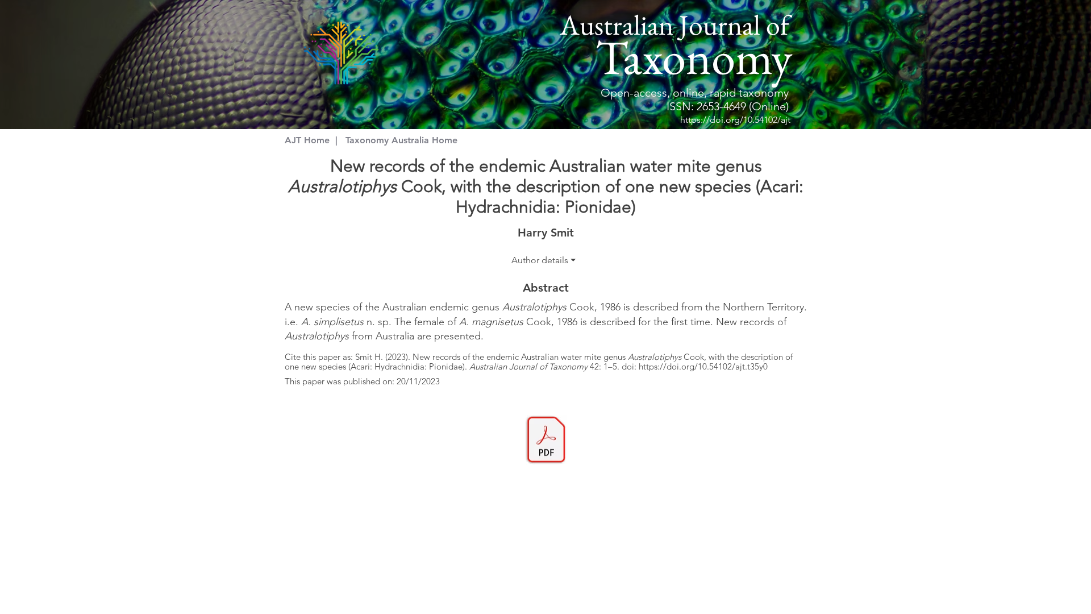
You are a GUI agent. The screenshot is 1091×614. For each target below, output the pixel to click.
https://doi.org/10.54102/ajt (735, 119)
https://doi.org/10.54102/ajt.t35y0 (703, 366)
